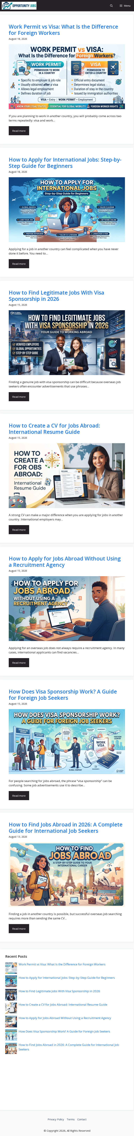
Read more (19, 130)
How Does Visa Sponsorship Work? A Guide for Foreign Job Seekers (63, 694)
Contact (82, 1119)
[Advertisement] (66, 1080)
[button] (111, 5)
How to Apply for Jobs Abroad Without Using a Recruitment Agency (65, 561)
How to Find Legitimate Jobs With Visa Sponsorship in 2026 (56, 295)
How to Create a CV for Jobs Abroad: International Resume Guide (54, 428)
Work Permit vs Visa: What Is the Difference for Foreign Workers (63, 29)
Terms (71, 1119)
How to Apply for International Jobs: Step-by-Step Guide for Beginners (65, 162)
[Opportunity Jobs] (19, 5)
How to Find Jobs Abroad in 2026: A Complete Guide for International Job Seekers (65, 827)
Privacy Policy (56, 1119)
